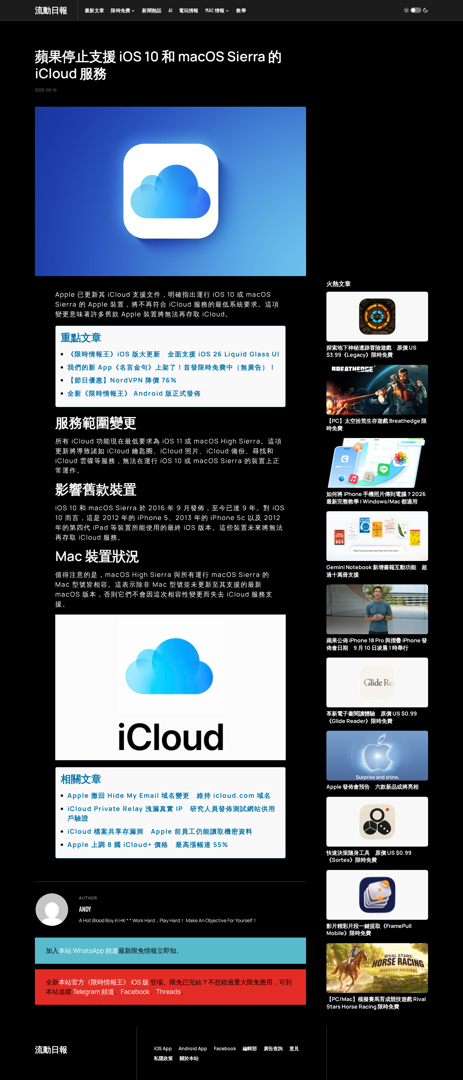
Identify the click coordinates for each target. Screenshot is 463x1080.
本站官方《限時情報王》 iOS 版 (104, 982)
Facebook (135, 991)
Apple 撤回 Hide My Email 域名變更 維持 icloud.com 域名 (169, 795)
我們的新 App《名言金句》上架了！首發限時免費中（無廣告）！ (171, 367)
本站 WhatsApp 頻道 (88, 950)
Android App (193, 1048)
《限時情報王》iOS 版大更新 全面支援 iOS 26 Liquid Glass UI (173, 354)
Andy (85, 909)
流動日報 (51, 10)
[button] (416, 10)
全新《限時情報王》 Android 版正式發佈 (134, 393)
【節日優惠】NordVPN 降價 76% (122, 380)
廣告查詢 (273, 1048)
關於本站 (189, 1058)
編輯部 (250, 1048)
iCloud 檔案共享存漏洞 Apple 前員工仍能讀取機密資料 (160, 831)
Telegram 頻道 (93, 991)
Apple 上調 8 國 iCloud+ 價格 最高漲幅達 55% (147, 844)
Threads (168, 991)
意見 (294, 1048)
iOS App (163, 1048)
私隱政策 (163, 1058)
